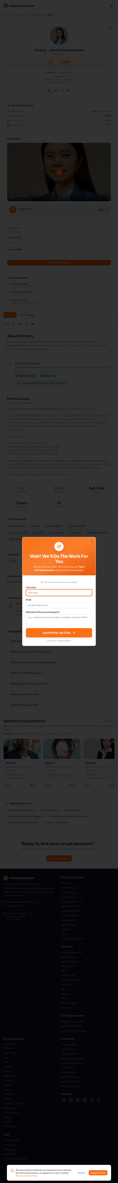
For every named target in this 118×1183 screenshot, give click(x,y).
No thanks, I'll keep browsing (59, 641)
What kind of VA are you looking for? (43, 612)
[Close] (92, 541)
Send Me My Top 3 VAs (57, 632)
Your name (31, 587)
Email (28, 599)
